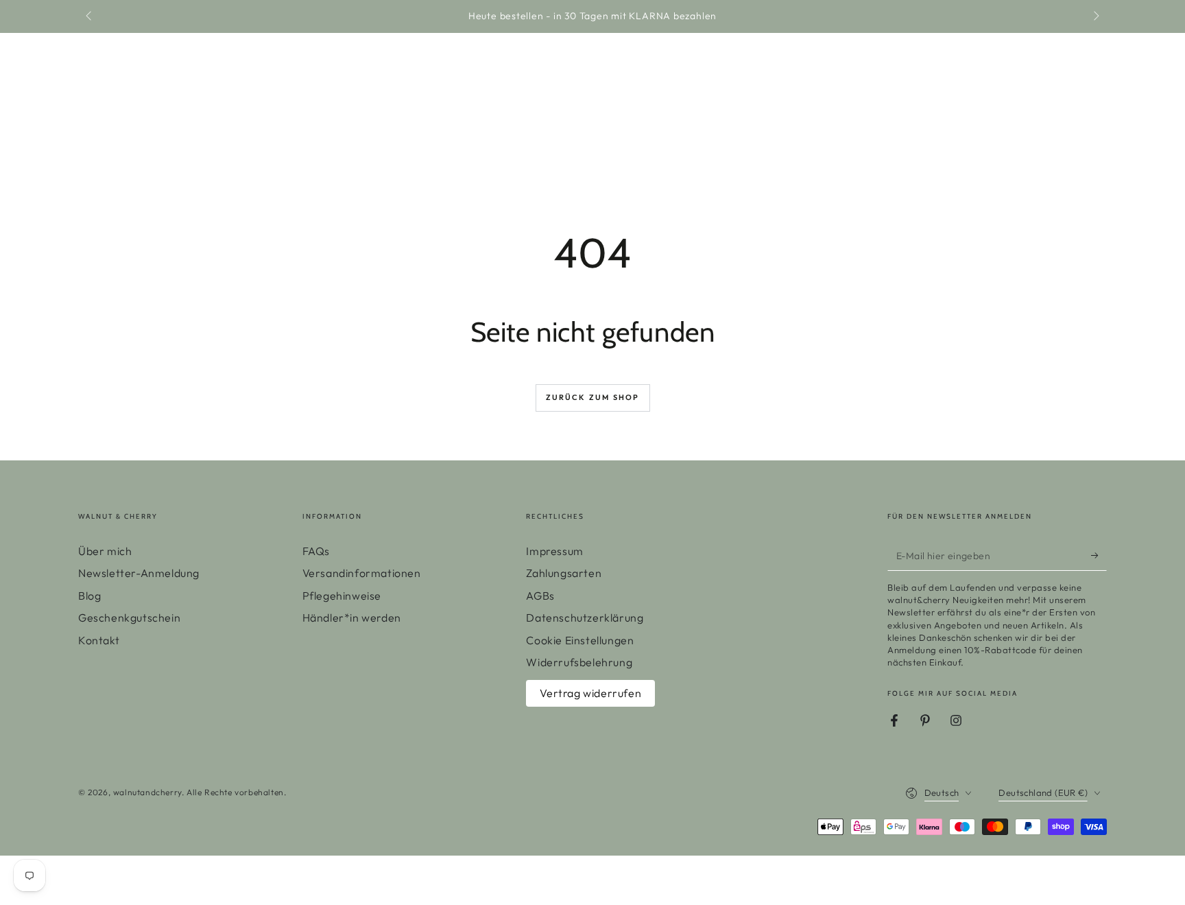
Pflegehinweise (341, 595)
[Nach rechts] (1095, 16)
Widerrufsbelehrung (579, 662)
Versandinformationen (361, 573)
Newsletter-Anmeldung (139, 573)
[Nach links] (89, 16)
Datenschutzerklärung (584, 617)
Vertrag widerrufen (590, 693)
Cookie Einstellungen (580, 640)
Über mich (105, 551)
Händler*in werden (351, 617)
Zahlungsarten (563, 573)
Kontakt (98, 640)
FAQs (316, 551)
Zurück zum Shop (593, 397)
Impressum (554, 551)
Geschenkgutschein (129, 617)
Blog (89, 595)
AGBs (540, 595)
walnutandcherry (147, 792)
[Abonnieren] (1099, 555)
